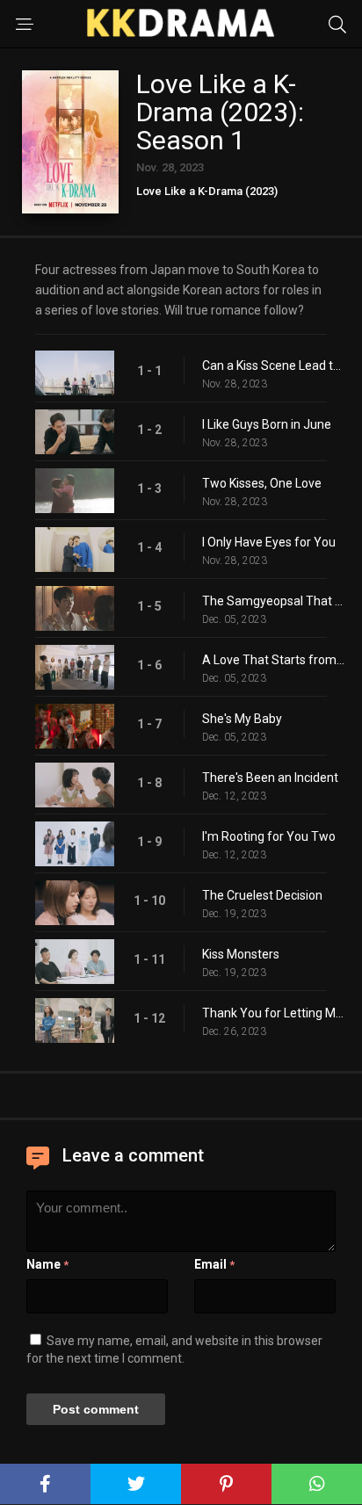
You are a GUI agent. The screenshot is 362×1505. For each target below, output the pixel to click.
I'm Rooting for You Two (269, 836)
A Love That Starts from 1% (273, 660)
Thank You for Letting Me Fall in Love (273, 1013)
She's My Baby (242, 719)
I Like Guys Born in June (266, 424)
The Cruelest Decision (262, 895)
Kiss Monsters (240, 954)
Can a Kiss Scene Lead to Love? (273, 365)
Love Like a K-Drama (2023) (207, 191)
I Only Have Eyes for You (269, 542)
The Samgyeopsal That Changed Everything (273, 601)
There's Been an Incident (270, 778)
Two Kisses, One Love (262, 483)
